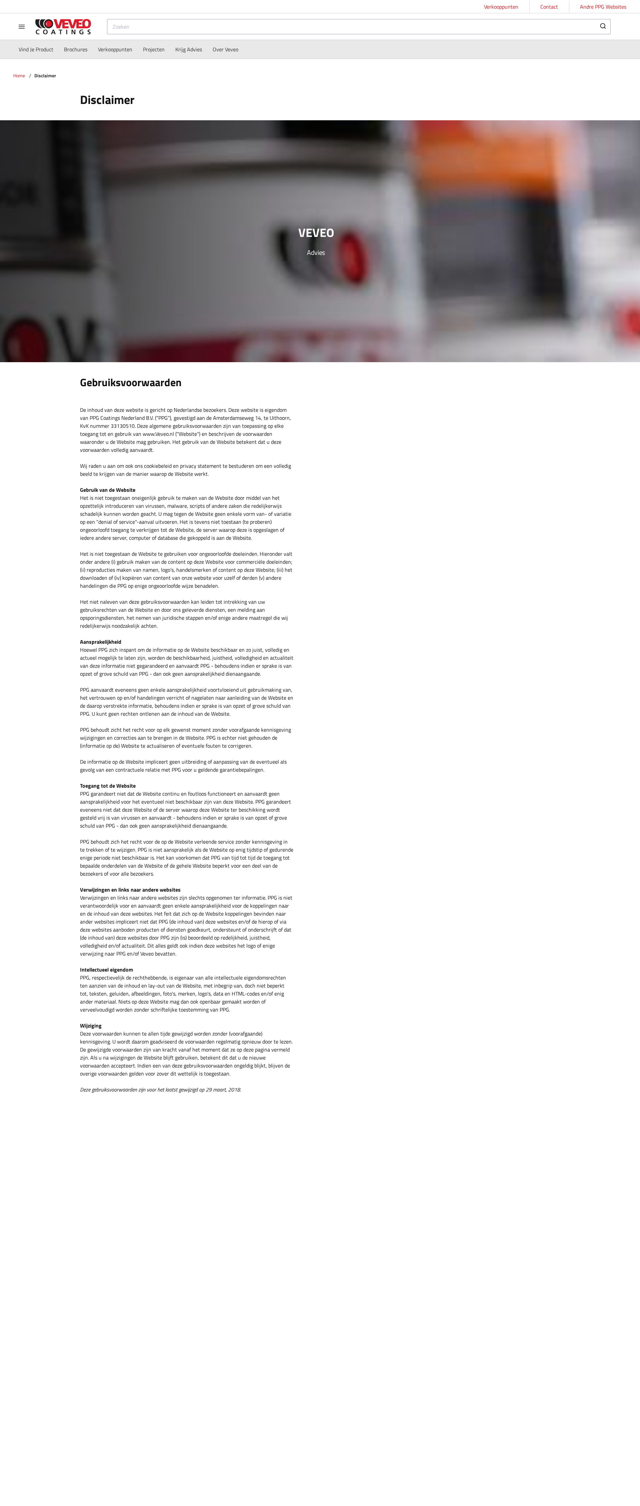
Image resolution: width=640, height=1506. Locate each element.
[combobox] (359, 26)
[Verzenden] (602, 26)
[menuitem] (36, 49)
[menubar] (128, 49)
